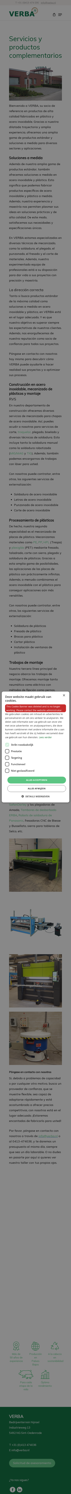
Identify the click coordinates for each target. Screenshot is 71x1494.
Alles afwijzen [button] (37, 788)
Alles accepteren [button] (36, 779)
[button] (35, 796)
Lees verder (45, 737)
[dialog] (35, 747)
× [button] (64, 695)
